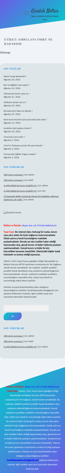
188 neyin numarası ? (14, 175)
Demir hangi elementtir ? (15, 76)
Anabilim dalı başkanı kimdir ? (18, 128)
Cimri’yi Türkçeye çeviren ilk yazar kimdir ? (23, 145)
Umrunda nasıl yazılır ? (14, 137)
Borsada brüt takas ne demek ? (18, 111)
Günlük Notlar (44, 11)
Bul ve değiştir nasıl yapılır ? (17, 85)
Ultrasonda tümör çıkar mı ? (17, 94)
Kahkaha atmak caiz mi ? (15, 102)
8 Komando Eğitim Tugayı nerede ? (20, 154)
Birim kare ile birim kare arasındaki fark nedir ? (25, 120)
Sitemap (5, 52)
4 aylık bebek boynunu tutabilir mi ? (21, 185)
